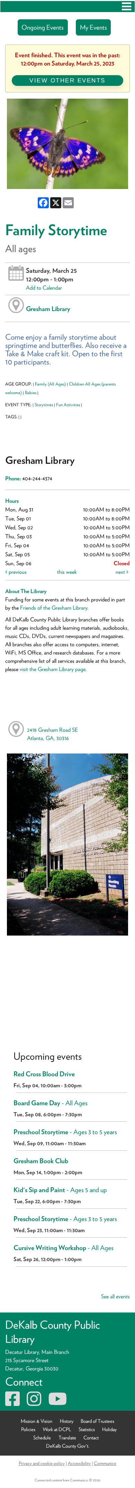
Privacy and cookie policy (42, 1463)
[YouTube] (57, 1403)
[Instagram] (34, 1403)
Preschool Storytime (65, 1132)
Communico (105, 1463)
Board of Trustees (97, 1421)
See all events (115, 1296)
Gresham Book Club (41, 1161)
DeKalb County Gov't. (67, 1445)
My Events (93, 27)
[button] (126, 6)
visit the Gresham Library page (53, 669)
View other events (67, 80)
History (66, 1421)
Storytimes (44, 404)
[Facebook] (12, 1403)
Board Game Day (51, 1103)
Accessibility (79, 1463)
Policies (28, 1429)
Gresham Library (48, 308)
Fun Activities (68, 404)
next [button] (121, 572)
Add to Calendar (44, 287)
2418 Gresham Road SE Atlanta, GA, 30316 (52, 734)
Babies (30, 392)
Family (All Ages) (50, 384)
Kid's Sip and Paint (60, 1190)
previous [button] (17, 572)
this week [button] (67, 572)
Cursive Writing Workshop (64, 1248)
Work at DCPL (57, 1429)
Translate (67, 1437)
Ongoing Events (42, 27)
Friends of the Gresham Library (53, 608)
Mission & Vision (36, 1421)
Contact (91, 1437)
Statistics (87, 1429)
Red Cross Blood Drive (44, 1074)
